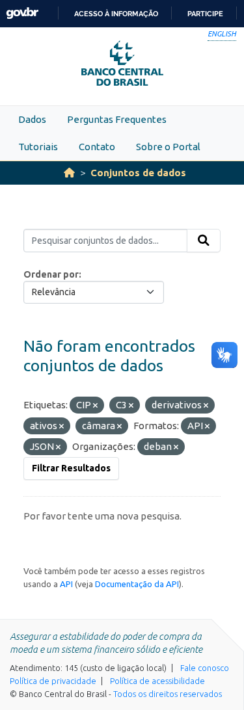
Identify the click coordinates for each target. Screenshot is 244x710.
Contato (97, 146)
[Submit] (204, 240)
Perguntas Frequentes (117, 119)
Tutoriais (38, 146)
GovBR (22, 13)
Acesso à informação (116, 13)
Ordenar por (51, 274)
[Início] (69, 172)
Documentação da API (137, 583)
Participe (205, 13)
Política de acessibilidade (157, 680)
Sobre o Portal (168, 146)
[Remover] (95, 406)
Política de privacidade (53, 680)
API (66, 583)
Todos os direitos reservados (167, 693)
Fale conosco (204, 667)
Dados (32, 119)
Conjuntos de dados (138, 172)
